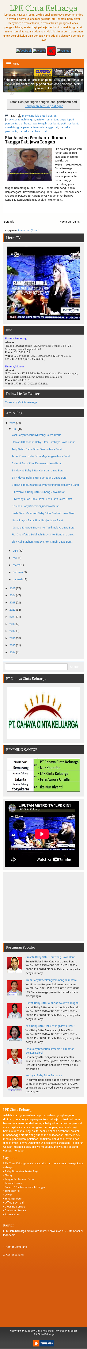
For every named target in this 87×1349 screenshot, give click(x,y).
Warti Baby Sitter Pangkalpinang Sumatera (51, 980)
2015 (13, 645)
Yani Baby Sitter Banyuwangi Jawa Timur (36, 434)
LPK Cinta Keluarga (42, 1330)
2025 (13, 588)
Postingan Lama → (71, 221)
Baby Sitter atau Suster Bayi (21, 1171)
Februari (18, 572)
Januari (17, 579)
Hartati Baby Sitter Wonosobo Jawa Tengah (52, 1003)
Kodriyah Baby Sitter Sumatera (44, 1075)
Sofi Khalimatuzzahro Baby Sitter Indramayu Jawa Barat (45, 484)
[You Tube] (64, 51)
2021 (13, 616)
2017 (13, 630)
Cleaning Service (15, 1206)
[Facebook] (24, 51)
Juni (16, 550)
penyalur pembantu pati (33, 131)
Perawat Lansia (13, 1183)
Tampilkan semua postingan (44, 106)
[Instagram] (51, 51)
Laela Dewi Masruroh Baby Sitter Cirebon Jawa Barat (43, 513)
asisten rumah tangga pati (52, 119)
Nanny (8, 1175)
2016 (13, 638)
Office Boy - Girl (14, 1202)
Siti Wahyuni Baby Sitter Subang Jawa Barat (38, 492)
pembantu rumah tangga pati (40, 127)
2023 (13, 602)
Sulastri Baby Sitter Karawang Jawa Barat (37, 463)
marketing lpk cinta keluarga (39, 115)
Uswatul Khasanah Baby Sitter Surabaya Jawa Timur (43, 442)
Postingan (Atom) (28, 230)
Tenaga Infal (12, 1190)
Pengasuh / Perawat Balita (19, 1179)
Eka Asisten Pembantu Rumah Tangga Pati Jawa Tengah (35, 139)
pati (71, 119)
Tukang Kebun (13, 1198)
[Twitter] (39, 51)
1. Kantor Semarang (15, 1246)
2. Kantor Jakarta (13, 1254)
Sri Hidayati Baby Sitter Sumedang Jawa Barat (39, 477)
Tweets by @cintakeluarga (21, 402)
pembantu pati (57, 123)
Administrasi (12, 1214)
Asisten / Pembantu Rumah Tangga (25, 1187)
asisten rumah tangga (22, 119)
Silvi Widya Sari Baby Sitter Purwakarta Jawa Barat (42, 498)
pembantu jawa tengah (33, 123)
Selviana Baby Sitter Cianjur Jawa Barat (35, 506)
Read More (71, 207)
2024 (13, 595)
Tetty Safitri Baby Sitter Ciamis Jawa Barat (37, 449)
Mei (15, 557)
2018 (13, 624)
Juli (15, 429)
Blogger (72, 1330)
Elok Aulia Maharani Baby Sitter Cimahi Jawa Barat (42, 541)
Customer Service (15, 1210)
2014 (13, 652)
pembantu (11, 123)
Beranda (9, 221)
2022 (13, 609)
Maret (16, 565)
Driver (8, 1194)
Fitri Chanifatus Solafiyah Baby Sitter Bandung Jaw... (43, 534)
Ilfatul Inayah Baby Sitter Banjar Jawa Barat (37, 520)
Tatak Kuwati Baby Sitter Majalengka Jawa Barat (41, 456)
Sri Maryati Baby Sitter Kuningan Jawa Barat (38, 470)
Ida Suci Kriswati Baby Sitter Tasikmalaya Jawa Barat (43, 527)
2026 (13, 423)
